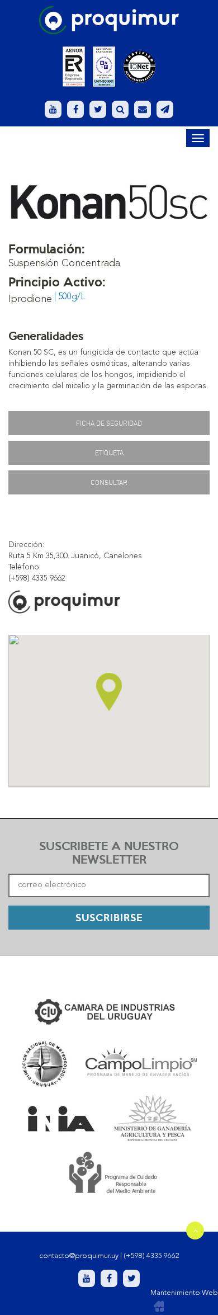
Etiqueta (109, 453)
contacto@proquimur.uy (79, 1256)
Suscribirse (109, 917)
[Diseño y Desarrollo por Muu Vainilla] (158, 1307)
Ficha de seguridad (109, 423)
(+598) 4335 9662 (151, 1256)
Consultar (109, 482)
